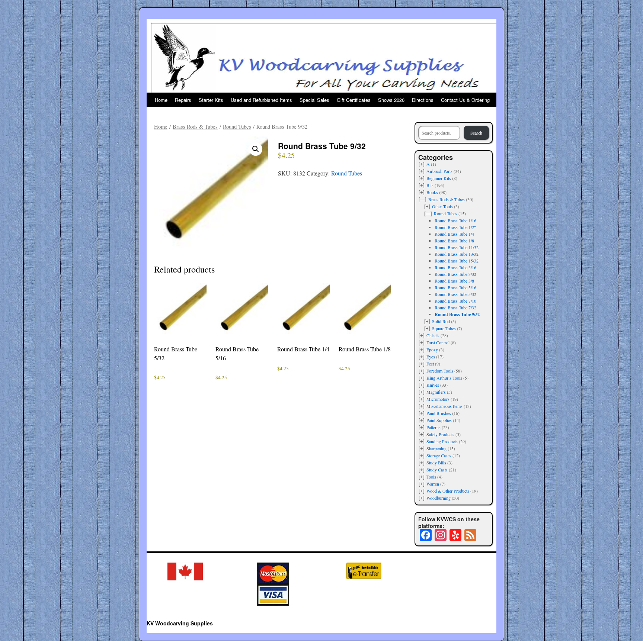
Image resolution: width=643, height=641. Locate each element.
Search (476, 133)
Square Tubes (444, 328)
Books (432, 192)
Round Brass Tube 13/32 (457, 254)
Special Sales (314, 99)
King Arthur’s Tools (444, 378)
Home (161, 99)
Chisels (432, 335)
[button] (255, 149)
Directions (423, 99)
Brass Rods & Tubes (195, 126)
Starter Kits (211, 99)
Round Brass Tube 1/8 (454, 241)
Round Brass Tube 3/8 (454, 281)
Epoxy (432, 349)
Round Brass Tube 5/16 (455, 287)
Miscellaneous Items (444, 406)
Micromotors (438, 399)
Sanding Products (442, 441)
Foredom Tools (439, 371)
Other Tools (442, 206)
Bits (430, 185)
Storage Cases (438, 455)
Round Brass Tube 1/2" (455, 227)
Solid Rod (441, 321)
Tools (431, 477)
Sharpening (436, 448)
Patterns (433, 427)
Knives (432, 385)
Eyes (430, 357)
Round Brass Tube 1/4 (454, 234)
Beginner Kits (438, 178)
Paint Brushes (438, 413)
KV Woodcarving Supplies (180, 623)
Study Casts (437, 470)
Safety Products (440, 434)
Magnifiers (436, 392)
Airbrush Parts (439, 171)
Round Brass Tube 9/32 (457, 314)
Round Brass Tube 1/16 (455, 220)
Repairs (183, 99)
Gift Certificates (354, 99)
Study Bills (436, 463)
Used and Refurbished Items (261, 99)
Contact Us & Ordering (465, 99)
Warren (432, 484)
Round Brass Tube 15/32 (457, 261)
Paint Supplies (439, 420)
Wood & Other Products (447, 491)
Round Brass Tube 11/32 (457, 247)
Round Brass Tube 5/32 (455, 294)
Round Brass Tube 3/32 (455, 274)
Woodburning (438, 498)
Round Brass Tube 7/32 (455, 307)
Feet (430, 364)
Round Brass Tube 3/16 (455, 267)
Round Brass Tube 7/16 (455, 301)
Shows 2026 (391, 99)
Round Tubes (237, 126)
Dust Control (438, 342)
